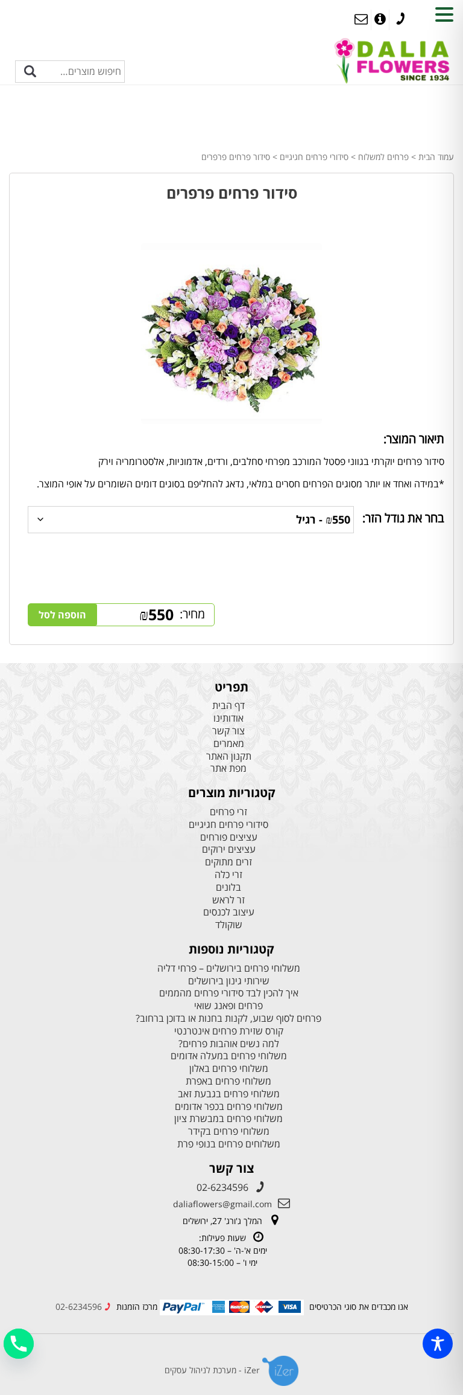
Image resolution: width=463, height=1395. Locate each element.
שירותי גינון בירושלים (228, 981)
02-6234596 (222, 1187)
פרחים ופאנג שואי (228, 1005)
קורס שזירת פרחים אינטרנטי (228, 1031)
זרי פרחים (228, 812)
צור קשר (228, 731)
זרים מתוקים (228, 862)
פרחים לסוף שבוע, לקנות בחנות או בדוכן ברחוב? (228, 1018)
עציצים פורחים (228, 837)
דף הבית (228, 705)
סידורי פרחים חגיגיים (314, 156)
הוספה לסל (62, 614)
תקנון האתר (228, 756)
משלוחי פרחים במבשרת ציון (228, 1118)
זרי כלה (228, 874)
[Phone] (19, 1344)
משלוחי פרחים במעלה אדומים (229, 1056)
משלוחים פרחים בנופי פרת (228, 1144)
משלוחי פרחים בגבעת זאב (229, 1094)
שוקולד (228, 925)
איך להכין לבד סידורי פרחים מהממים (228, 993)
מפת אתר (228, 768)
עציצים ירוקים (229, 849)
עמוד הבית (436, 156)
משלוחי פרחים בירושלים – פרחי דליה (228, 968)
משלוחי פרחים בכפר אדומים (229, 1106)
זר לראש (228, 900)
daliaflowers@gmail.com (222, 1204)
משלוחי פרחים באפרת (228, 1081)
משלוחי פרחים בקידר (228, 1131)
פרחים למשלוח (383, 156)
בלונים (228, 887)
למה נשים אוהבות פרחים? (228, 1043)
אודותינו (228, 718)
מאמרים (228, 743)
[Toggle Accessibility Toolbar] (437, 1343)
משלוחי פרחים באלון (228, 1068)
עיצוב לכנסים (228, 912)
